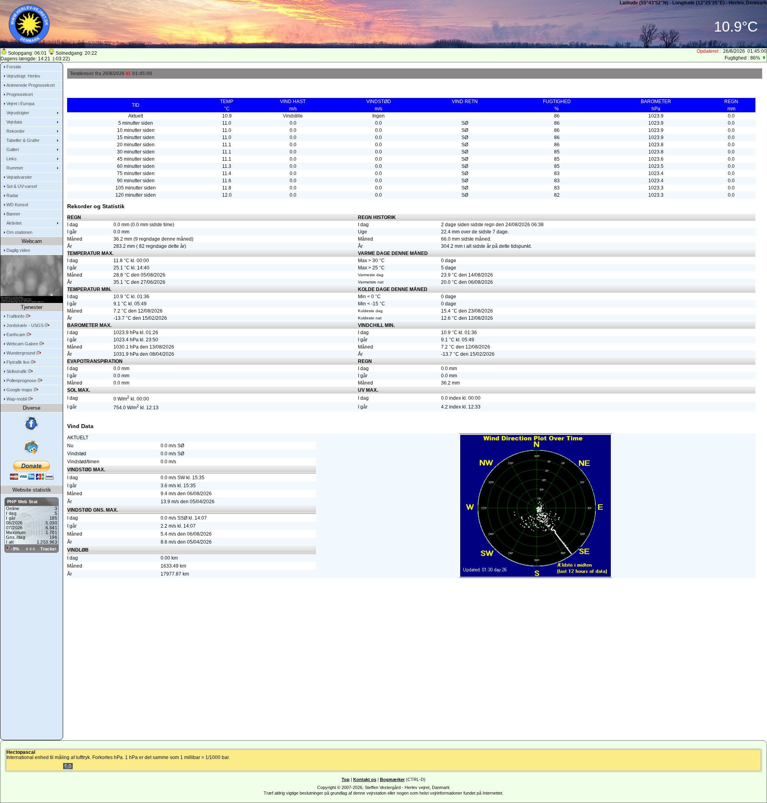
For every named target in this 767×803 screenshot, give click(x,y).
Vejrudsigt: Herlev (23, 76)
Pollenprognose (22, 380)
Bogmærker (392, 779)
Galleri (12, 149)
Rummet (14, 167)
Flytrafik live (18, 362)
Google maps (20, 389)
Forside (13, 66)
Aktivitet (14, 223)
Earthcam (16, 334)
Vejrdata (14, 122)
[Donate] (32, 470)
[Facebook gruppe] (32, 424)
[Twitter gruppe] (32, 447)
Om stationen (19, 232)
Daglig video (18, 250)
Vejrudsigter (17, 112)
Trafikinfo (16, 316)
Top (346, 779)
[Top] (68, 767)
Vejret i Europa (20, 103)
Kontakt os (364, 779)
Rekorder (15, 131)
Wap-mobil (17, 399)
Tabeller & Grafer (23, 140)
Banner (13, 213)
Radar (12, 195)
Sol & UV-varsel (21, 186)
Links (11, 158)
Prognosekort (19, 94)
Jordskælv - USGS (25, 325)
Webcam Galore (22, 343)
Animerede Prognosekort (30, 85)
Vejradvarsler (19, 177)
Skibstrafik (17, 371)
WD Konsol (17, 204)
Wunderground (21, 353)
